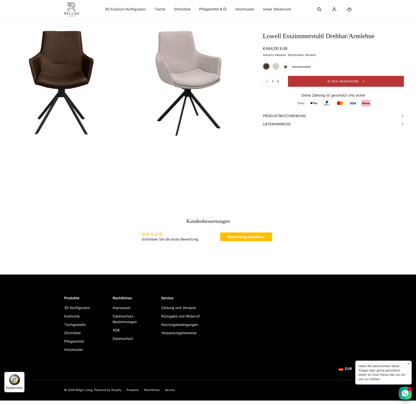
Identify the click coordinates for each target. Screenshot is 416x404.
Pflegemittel (74, 341)
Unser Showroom (277, 9)
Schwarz (285, 66)
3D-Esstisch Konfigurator (125, 9)
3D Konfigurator (77, 308)
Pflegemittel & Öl (213, 9)
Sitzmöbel (182, 9)
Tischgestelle (75, 324)
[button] (319, 9)
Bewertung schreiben (246, 237)
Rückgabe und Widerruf (180, 316)
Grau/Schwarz (275, 66)
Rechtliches (152, 390)
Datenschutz (123, 338)
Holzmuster (244, 9)
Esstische (72, 316)
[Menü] (21, 374)
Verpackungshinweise (179, 333)
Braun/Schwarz (266, 66)
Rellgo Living (83, 390)
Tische (160, 9)
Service (170, 390)
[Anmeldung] (334, 9)
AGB (116, 330)
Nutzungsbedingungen (179, 324)
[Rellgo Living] (71, 9)
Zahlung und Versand (178, 308)
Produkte (133, 390)
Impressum (121, 308)
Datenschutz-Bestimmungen (125, 319)
